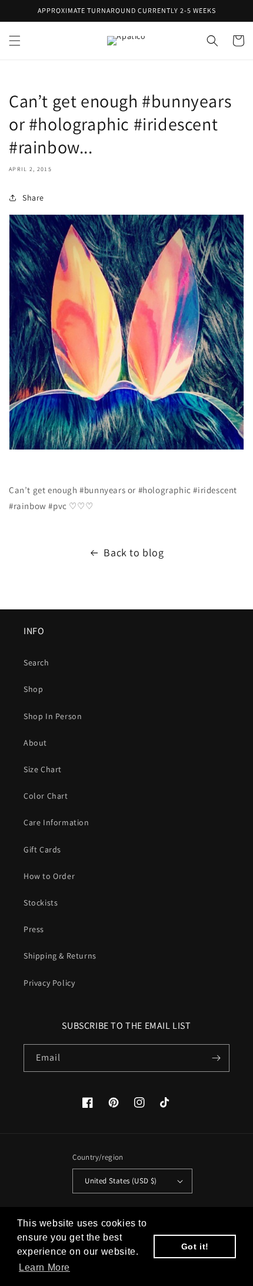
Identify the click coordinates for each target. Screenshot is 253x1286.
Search (36, 662)
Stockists (41, 902)
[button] (15, 41)
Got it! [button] (195, 1246)
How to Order (49, 876)
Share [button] (33, 197)
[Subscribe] (216, 1058)
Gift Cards (42, 849)
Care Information (56, 822)
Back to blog (134, 552)
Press (34, 929)
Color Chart (46, 795)
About (35, 742)
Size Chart (43, 769)
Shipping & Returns (60, 955)
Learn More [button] (44, 1267)
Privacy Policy (49, 982)
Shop (33, 689)
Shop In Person (53, 716)
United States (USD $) (121, 1181)
